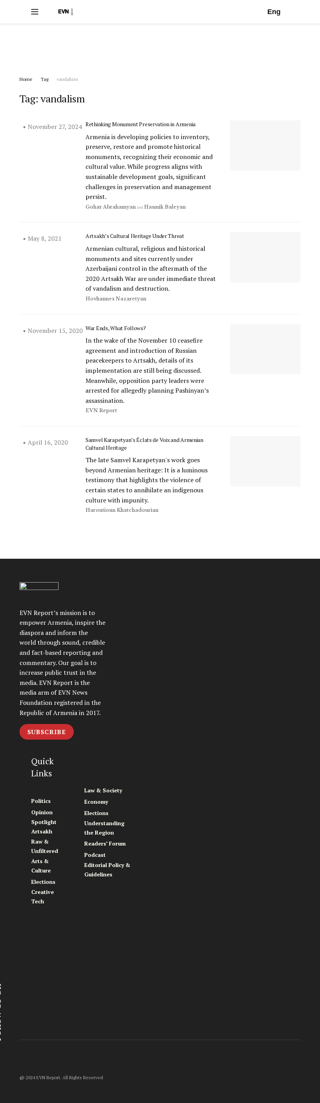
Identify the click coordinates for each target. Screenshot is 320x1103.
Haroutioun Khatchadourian (121, 510)
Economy (96, 801)
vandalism (67, 79)
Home (26, 79)
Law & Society (103, 790)
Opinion (42, 812)
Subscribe (46, 732)
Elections (43, 881)
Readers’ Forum (105, 843)
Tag (44, 79)
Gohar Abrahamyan (110, 207)
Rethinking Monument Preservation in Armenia (140, 124)
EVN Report (101, 410)
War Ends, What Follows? (115, 328)
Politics (41, 800)
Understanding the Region (104, 827)
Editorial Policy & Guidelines (107, 869)
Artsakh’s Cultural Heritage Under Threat (134, 236)
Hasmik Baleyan (165, 207)
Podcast (95, 854)
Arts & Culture (41, 865)
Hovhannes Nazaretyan (115, 299)
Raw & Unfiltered (44, 846)
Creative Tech (42, 896)
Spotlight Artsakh (44, 826)
